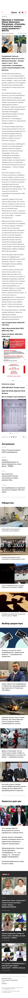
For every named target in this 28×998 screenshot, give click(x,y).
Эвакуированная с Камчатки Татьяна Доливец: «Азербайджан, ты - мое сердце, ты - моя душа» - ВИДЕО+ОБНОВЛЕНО (13, 852)
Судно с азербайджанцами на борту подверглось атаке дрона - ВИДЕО (11, 463)
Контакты (4, 983)
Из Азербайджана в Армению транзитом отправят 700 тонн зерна (13, 490)
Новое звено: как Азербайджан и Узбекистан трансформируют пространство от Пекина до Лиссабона (14, 687)
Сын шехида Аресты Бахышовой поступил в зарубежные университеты (12, 830)
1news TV (4, 897)
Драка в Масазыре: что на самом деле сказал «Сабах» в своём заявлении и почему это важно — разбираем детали (14, 754)
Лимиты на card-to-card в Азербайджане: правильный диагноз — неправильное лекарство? (13, 653)
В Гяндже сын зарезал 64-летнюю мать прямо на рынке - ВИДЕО (14, 614)
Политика (4, 447)
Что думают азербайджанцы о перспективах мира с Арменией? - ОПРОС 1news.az (13, 966)
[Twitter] (11, 437)
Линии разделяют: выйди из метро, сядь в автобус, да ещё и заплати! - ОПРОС (13, 936)
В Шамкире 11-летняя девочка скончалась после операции (11, 530)
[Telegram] (15, 437)
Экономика (4, 485)
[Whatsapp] (13, 437)
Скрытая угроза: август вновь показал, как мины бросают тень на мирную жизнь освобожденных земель (13, 720)
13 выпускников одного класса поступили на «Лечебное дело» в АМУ (13, 558)
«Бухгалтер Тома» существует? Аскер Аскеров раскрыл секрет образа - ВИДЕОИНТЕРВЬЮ (14, 904)
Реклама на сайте (6, 978)
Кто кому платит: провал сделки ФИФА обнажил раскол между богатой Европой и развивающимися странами (14, 787)
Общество (4, 457)
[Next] (25, 360)
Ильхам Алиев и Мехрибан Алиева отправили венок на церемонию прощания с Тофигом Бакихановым (13, 840)
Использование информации (10, 980)
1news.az (7, 988)
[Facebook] (9, 437)
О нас (3, 981)
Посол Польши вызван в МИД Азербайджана (11, 451)
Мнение (3, 471)
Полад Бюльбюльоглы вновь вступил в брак (13, 862)
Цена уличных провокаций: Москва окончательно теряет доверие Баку (10, 477)
